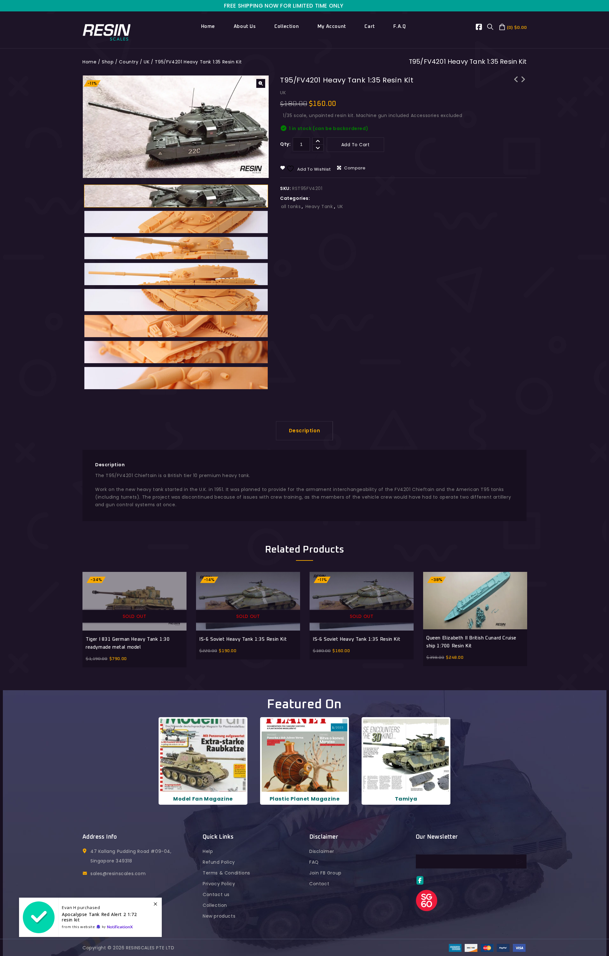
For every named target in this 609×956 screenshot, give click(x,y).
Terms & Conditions (226, 873)
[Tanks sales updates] (90, 917)
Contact (319, 884)
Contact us (216, 894)
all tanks (291, 206)
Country (128, 62)
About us (245, 26)
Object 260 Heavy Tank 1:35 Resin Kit (523, 83)
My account (332, 26)
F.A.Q (399, 26)
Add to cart (355, 144)
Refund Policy (219, 862)
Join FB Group (325, 873)
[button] (260, 83)
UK (146, 62)
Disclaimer (321, 851)
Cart (369, 26)
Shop (108, 62)
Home (208, 26)
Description (304, 430)
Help (208, 851)
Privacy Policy (219, 884)
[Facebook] (482, 28)
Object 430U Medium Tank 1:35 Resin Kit (516, 87)
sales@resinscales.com (118, 873)
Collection (286, 26)
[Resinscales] (106, 32)
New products (219, 916)
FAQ (314, 862)
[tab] (304, 431)
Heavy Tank (319, 206)
